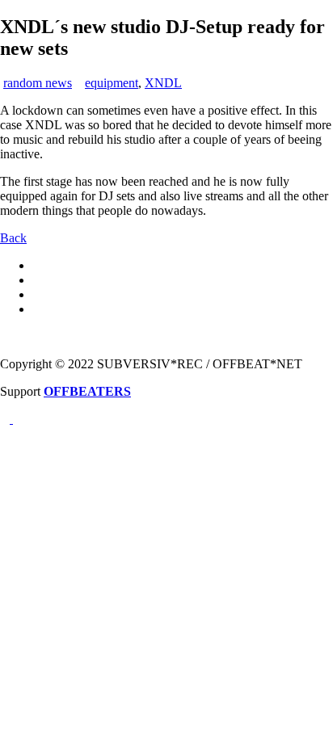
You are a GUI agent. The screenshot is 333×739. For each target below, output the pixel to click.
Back (13, 238)
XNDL (163, 83)
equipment (111, 83)
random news (37, 83)
